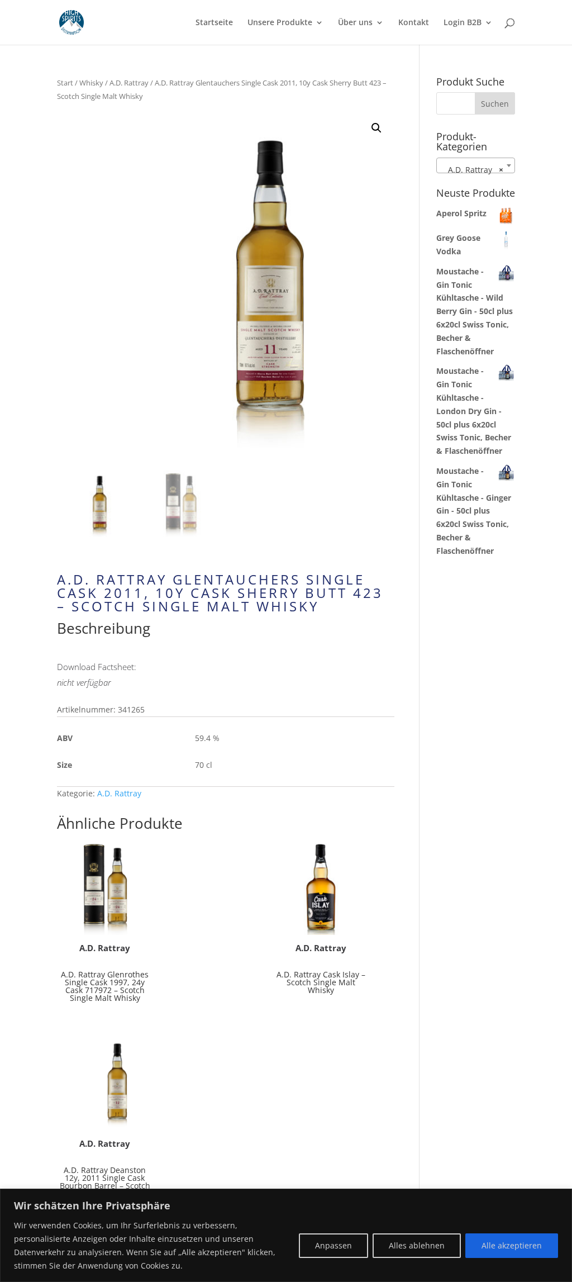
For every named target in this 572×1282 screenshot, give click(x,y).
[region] (286, 1235)
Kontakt (413, 22)
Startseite (214, 22)
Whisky (91, 83)
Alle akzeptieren (512, 1245)
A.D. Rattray (129, 83)
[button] (376, 128)
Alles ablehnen (417, 1245)
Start (65, 83)
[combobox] (475, 165)
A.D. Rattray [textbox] (472, 169)
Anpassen (333, 1245)
